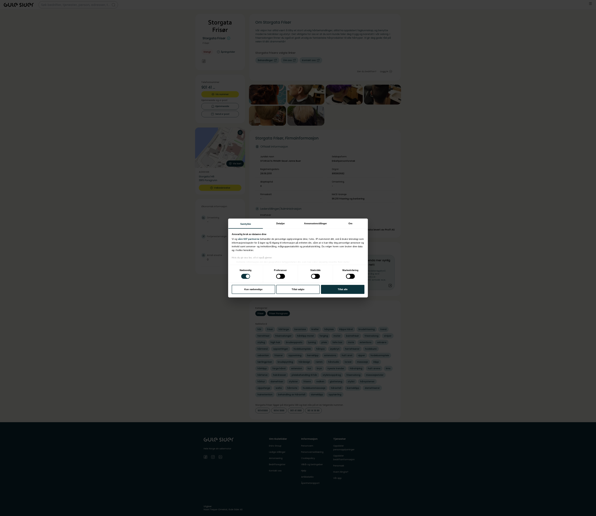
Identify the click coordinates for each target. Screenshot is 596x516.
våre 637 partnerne (249, 239)
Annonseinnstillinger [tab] (315, 223)
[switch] (280, 276)
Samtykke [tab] (245, 224)
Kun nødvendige (253, 289)
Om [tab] (350, 223)
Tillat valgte (298, 289)
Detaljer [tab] (280, 223)
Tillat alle (343, 289)
